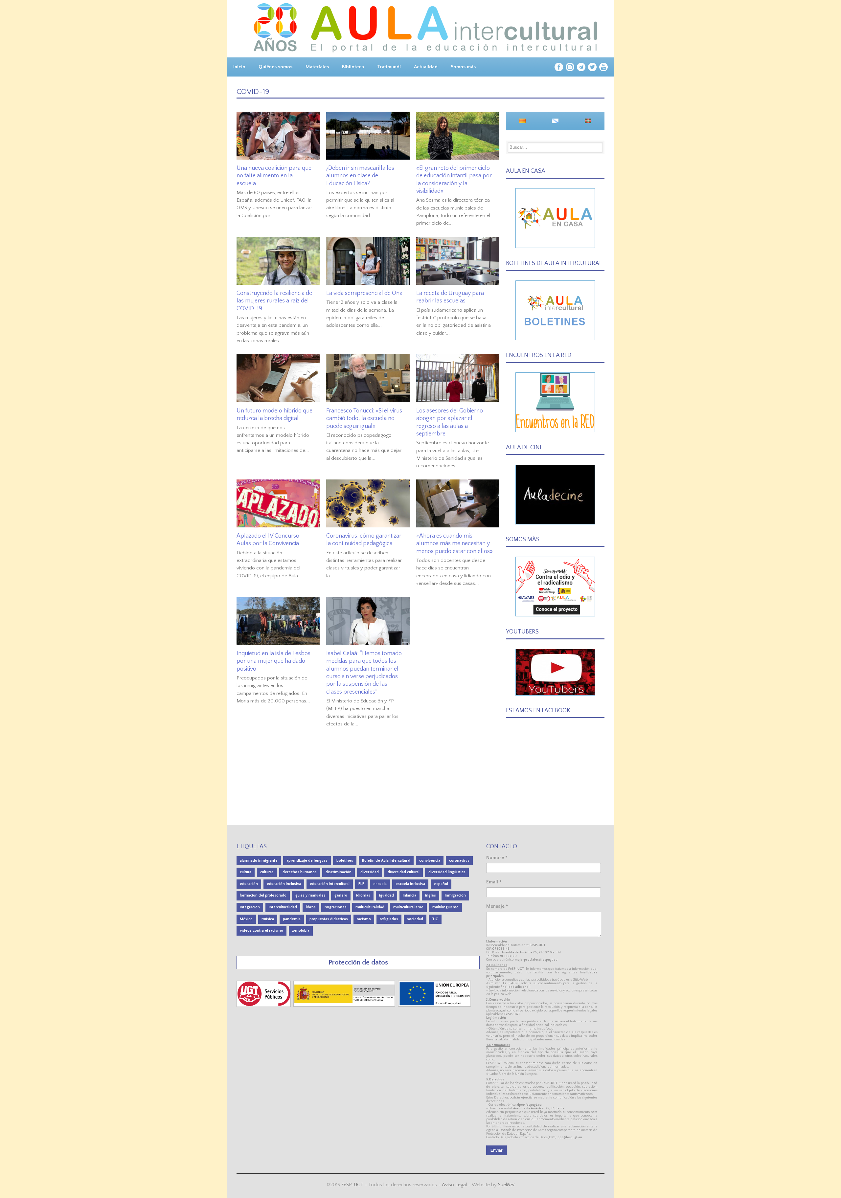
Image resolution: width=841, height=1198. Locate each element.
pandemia (292, 919)
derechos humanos (300, 872)
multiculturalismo (408, 907)
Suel (506, 1184)
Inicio (239, 67)
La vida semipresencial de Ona (364, 293)
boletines (344, 860)
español (441, 884)
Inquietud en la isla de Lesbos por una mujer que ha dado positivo (273, 661)
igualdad (386, 895)
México (246, 919)
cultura (245, 872)
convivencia (429, 860)
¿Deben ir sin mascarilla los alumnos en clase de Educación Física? (360, 176)
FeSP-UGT (352, 1184)
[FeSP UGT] (264, 1005)
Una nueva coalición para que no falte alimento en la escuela (274, 176)
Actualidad (426, 67)
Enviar (496, 1150)
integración (250, 907)
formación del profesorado (263, 895)
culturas (267, 872)
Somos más (463, 67)
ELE (361, 884)
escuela (380, 884)
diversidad (369, 872)
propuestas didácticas (328, 919)
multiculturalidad (369, 907)
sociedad (415, 919)
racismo (364, 919)
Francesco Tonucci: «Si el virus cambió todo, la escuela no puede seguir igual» (364, 419)
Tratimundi (389, 67)
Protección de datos (358, 962)
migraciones (336, 907)
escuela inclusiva (410, 884)
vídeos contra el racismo (261, 930)
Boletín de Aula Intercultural (386, 860)
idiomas (363, 895)
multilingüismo (445, 907)
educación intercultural (330, 884)
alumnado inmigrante (259, 860)
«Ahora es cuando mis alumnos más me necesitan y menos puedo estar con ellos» (454, 544)
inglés (430, 895)
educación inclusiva (284, 884)
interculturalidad (283, 907)
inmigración (455, 895)
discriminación (339, 872)
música (267, 919)
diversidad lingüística (447, 872)
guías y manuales (310, 895)
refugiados (389, 919)
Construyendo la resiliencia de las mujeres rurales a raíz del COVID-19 (274, 301)
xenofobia (300, 930)
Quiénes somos (275, 67)
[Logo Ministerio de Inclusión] (345, 1005)
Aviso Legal (454, 1184)
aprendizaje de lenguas (307, 860)
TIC (435, 919)
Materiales (317, 67)
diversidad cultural (404, 872)
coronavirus (459, 860)
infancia (409, 895)
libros (311, 907)
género (340, 895)
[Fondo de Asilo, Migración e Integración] (434, 1005)
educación (249, 884)
